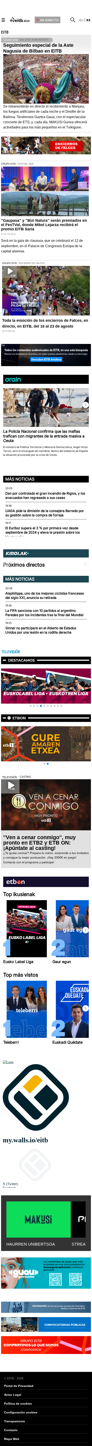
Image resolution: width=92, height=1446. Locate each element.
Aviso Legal (12, 1394)
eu (81, 20)
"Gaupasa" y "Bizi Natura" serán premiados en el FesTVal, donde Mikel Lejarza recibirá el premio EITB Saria (44, 224)
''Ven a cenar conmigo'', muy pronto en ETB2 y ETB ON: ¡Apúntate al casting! (39, 842)
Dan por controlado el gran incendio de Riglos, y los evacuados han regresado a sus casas (45, 495)
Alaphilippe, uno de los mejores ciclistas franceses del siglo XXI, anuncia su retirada (44, 595)
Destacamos (21, 660)
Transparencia (14, 1421)
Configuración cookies (20, 1412)
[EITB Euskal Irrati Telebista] (20, 19)
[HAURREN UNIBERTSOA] (38, 1219)
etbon (19, 718)
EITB (4, 32)
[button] (85, 405)
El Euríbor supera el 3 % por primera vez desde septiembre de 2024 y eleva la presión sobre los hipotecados (42, 532)
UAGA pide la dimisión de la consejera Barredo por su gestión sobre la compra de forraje (44, 513)
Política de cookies (18, 1403)
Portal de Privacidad (18, 1386)
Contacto (11, 1430)
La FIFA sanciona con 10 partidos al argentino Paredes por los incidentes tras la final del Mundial (44, 613)
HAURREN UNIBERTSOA (30, 1244)
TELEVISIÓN (10, 652)
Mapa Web (11, 1439)
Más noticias (19, 479)
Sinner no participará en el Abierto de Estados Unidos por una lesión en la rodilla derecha (40, 630)
